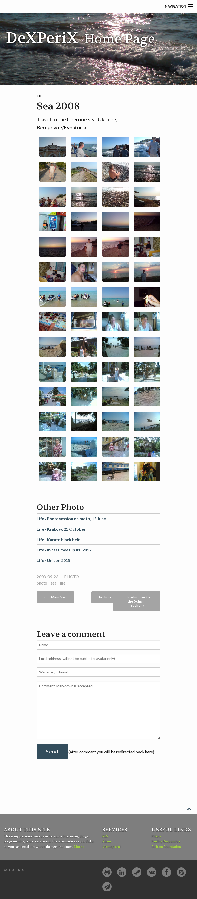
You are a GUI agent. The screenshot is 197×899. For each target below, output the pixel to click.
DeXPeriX (16, 870)
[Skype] (181, 872)
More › (79, 847)
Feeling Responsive (166, 841)
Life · (71, 518)
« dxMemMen (55, 597)
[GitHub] (107, 872)
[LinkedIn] (121, 872)
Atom (106, 841)
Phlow (156, 836)
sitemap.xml (111, 847)
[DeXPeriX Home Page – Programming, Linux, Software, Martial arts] (81, 30)
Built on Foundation (166, 847)
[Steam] (136, 872)
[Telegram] (107, 887)
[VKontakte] (151, 872)
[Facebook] (166, 872)
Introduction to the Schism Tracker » (136, 601)
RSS (105, 836)
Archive (105, 597)
